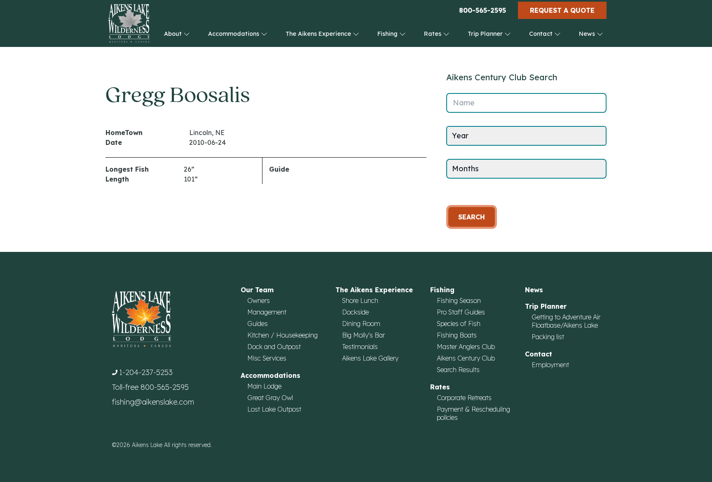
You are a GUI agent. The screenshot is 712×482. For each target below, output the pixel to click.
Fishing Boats (457, 335)
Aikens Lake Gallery (370, 358)
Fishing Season (459, 300)
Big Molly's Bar (363, 335)
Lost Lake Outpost (274, 409)
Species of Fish (458, 323)
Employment (550, 365)
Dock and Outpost (274, 346)
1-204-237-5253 (146, 372)
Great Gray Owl (270, 398)
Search (471, 217)
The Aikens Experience (319, 33)
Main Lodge (264, 386)
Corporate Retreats (464, 398)
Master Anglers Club (466, 346)
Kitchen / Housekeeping (282, 335)
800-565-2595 (482, 10)
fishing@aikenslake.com (153, 402)
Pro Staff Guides (461, 312)
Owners (258, 300)
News (588, 33)
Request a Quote (562, 10)
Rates (433, 33)
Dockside (355, 312)
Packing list (548, 337)
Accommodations (234, 33)
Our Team (257, 290)
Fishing (388, 33)
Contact (541, 33)
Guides (257, 323)
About (173, 33)
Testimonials (360, 346)
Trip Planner (486, 33)
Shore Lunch (360, 300)
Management (266, 312)
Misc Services (266, 358)
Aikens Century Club (466, 358)
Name (464, 102)
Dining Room (361, 323)
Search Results (458, 370)
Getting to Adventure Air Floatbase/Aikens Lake (566, 321)
